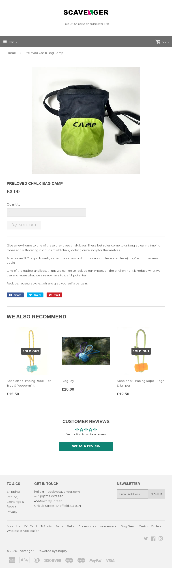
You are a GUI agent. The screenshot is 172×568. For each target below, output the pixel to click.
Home (11, 53)
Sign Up (156, 494)
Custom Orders (150, 526)
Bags (59, 526)
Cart (165, 41)
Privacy (12, 511)
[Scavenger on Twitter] (146, 539)
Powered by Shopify (52, 551)
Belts (70, 526)
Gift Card (30, 526)
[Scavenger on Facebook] (153, 539)
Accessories (87, 526)
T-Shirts (46, 526)
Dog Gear (127, 526)
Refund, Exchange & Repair (15, 501)
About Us (13, 526)
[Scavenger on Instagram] (161, 539)
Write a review (86, 446)
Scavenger (25, 551)
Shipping (13, 491)
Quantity (13, 204)
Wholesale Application (23, 530)
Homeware (108, 526)
